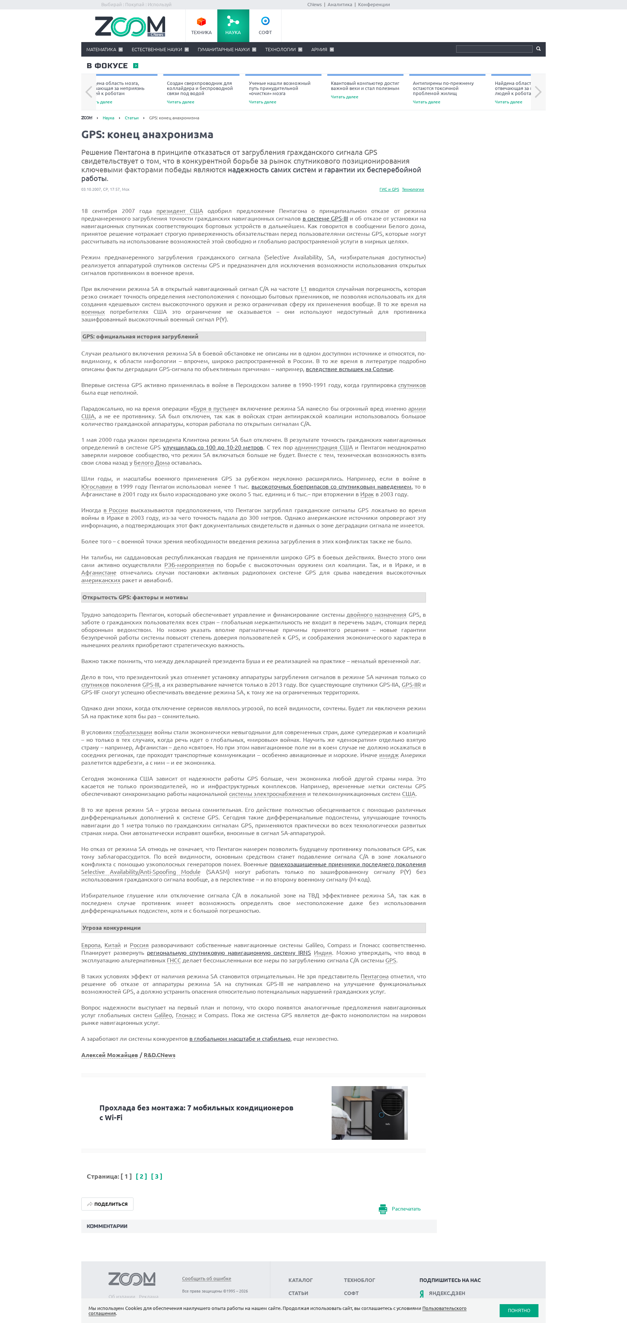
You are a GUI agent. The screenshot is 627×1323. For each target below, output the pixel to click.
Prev (88, 92)
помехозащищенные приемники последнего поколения (348, 864)
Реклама (149, 1296)
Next (538, 92)
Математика (101, 49)
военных (93, 311)
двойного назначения (376, 614)
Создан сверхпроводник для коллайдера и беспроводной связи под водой (200, 92)
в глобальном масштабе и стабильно (239, 1038)
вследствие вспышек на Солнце (349, 369)
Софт (265, 32)
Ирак (367, 494)
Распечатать (406, 1209)
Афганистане (98, 572)
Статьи (132, 117)
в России (115, 510)
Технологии (280, 49)
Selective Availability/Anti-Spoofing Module (141, 871)
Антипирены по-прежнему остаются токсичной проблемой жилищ (443, 92)
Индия (323, 952)
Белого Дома (152, 462)
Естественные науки (157, 49)
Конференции (374, 4)
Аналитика (340, 4)
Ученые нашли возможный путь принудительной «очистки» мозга (280, 92)
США (408, 793)
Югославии (96, 486)
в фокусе (107, 66)
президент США (179, 211)
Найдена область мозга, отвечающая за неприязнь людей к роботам (114, 92)
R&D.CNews (160, 1055)
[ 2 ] (142, 1176)
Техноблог (359, 1280)
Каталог (300, 1280)
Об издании (121, 1296)
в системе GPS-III (325, 218)
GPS (390, 960)
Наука (233, 32)
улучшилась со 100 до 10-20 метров (213, 447)
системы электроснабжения (267, 793)
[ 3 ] (157, 1176)
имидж (389, 755)
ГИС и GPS (389, 189)
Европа (91, 945)
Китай (112, 945)
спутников (412, 385)
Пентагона (375, 976)
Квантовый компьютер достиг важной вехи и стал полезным (365, 90)
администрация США (324, 447)
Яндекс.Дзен (447, 1293)
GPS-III (150, 684)
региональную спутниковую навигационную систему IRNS (229, 952)
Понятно (519, 1310)
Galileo (163, 1015)
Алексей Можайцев (109, 1055)
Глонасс (186, 1015)
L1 (304, 288)
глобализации (132, 732)
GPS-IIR (411, 684)
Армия (319, 49)
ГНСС (174, 960)
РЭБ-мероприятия (189, 565)
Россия (139, 945)
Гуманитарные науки (224, 49)
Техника (201, 32)
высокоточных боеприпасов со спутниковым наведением (331, 486)
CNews (314, 4)
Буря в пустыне (214, 408)
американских (100, 580)
